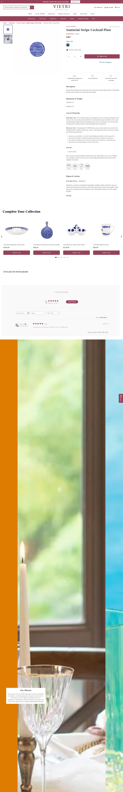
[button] (8, 29)
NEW (30, 14)
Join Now (78, 1)
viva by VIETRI (40, 14)
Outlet (93, 14)
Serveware (42, 18)
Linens (72, 18)
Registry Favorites (64, 14)
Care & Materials (73, 113)
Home (5, 23)
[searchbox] (21, 313)
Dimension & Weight (74, 99)
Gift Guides (83, 14)
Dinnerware (31, 18)
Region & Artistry (73, 176)
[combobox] (18, 7)
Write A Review (72, 302)
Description (70, 86)
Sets (93, 18)
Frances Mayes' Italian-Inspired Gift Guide (29, 23)
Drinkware (53, 18)
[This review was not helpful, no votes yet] (106, 332)
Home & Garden (83, 18)
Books (75, 14)
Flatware (63, 18)
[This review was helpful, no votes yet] (103, 332)
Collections (51, 14)
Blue (68, 45)
